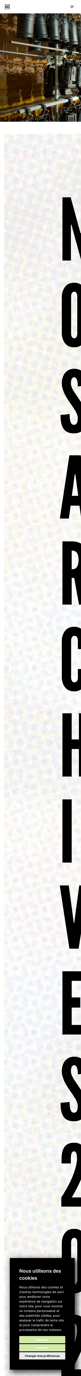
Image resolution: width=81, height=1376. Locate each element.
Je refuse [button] (42, 1347)
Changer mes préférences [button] (42, 1355)
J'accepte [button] (42, 1339)
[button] (72, 7)
